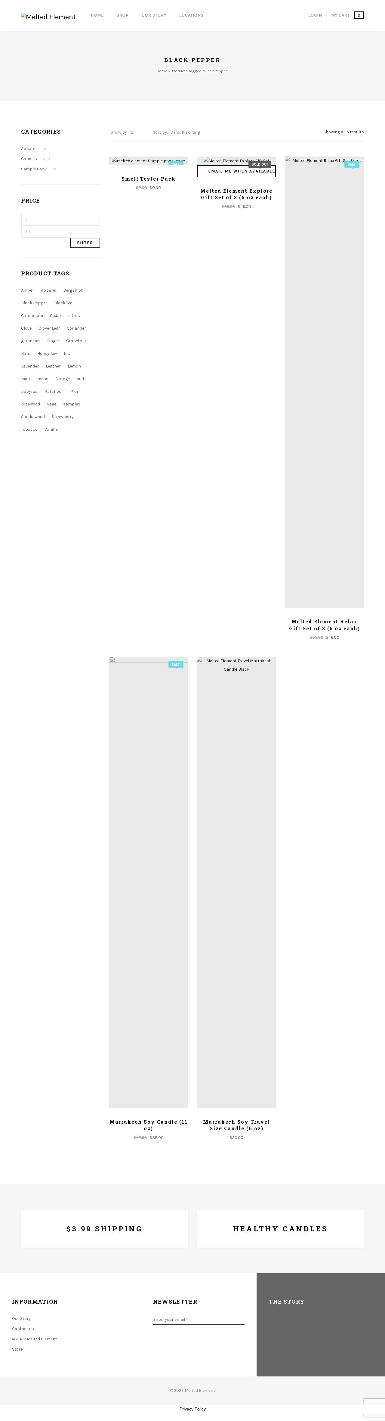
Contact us (23, 1328)
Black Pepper (34, 303)
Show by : (120, 132)
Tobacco (29, 429)
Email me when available (241, 171)
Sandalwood (33, 416)
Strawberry (63, 416)
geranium (30, 340)
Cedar (55, 315)
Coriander (76, 328)
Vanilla (51, 429)
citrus (74, 315)
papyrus (29, 391)
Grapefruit (76, 340)
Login (315, 15)
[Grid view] (303, 132)
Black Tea (63, 303)
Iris (67, 353)
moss (42, 378)
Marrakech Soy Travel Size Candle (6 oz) (236, 1124)
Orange (62, 378)
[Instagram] (192, 1345)
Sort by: (160, 132)
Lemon (74, 366)
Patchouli (54, 391)
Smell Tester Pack (149, 178)
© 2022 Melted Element (34, 1339)
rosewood (30, 404)
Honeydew (47, 353)
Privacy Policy (193, 1409)
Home (162, 71)
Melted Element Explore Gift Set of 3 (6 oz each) (236, 194)
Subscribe (242, 1319)
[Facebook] (154, 1345)
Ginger (53, 340)
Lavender (30, 366)
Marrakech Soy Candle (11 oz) (148, 1124)
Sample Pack (38, 169)
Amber (27, 290)
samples (71, 404)
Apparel (33, 148)
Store (17, 1349)
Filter (85, 242)
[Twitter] (173, 1345)
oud (80, 378)
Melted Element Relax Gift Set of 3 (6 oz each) (324, 624)
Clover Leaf (49, 328)
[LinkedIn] (211, 1345)
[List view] (313, 132)
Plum (75, 391)
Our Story (21, 1318)
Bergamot (73, 290)
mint (25, 378)
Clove (26, 328)
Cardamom (32, 315)
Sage (51, 404)
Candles (35, 158)
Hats (25, 353)
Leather (53, 366)
